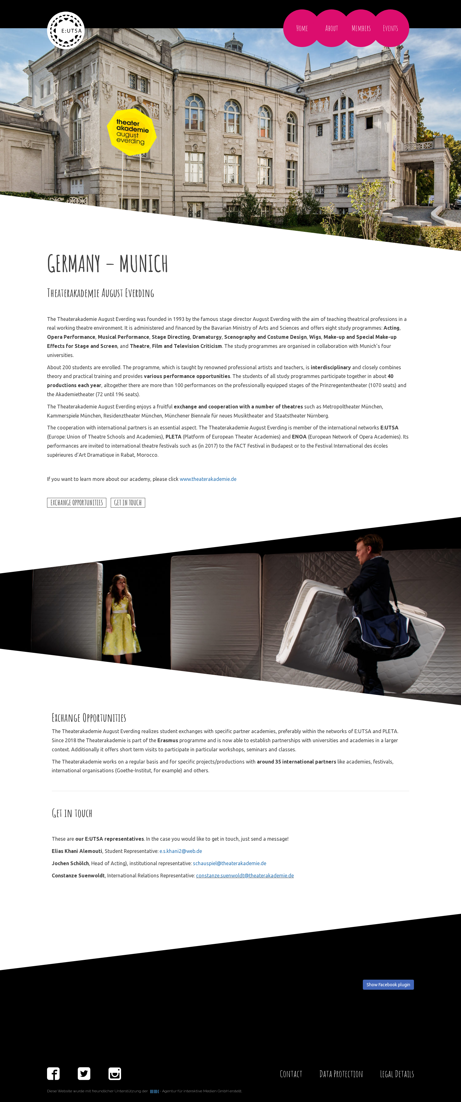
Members (361, 28)
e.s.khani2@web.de (181, 851)
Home (302, 28)
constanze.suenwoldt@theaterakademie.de (245, 875)
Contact (291, 1073)
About (331, 28)
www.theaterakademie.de (208, 479)
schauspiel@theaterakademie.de (229, 863)
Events (390, 28)
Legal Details (397, 1073)
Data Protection (341, 1073)
